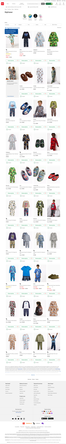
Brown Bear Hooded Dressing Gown (53, 320)
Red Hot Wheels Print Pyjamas (52, 220)
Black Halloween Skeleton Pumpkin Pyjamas (26, 154)
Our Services (36, 387)
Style (45, 24)
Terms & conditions (48, 426)
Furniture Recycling (37, 402)
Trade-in (35, 404)
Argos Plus (21, 393)
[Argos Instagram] (24, 419)
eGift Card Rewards (37, 393)
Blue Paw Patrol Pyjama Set (10, 120)
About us (49, 385)
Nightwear (29, 379)
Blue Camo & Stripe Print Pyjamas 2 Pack (25, 253)
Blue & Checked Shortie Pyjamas (25, 285)
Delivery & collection (23, 385)
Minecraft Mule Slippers (37, 153)
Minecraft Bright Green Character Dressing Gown (52, 52)
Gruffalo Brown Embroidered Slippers (26, 87)
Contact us (7, 387)
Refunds (21, 389)
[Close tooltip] (17, 30)
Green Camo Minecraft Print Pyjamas (39, 220)
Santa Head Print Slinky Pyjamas (11, 320)
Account (6, 391)
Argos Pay (35, 395)
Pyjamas (37, 379)
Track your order (22, 391)
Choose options (11, 60)
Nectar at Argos (36, 398)
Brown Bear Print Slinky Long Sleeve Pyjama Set (12, 354)
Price (29, 24)
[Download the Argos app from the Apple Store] (44, 419)
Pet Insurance (36, 400)
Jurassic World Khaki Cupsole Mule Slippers (39, 188)
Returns (21, 387)
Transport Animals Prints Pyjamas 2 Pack (39, 253)
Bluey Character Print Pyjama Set (11, 252)
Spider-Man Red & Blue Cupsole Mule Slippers (53, 188)
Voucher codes (36, 391)
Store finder (7, 389)
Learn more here (18, 412)
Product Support (22, 400)
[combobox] (34, 4)
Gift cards (35, 389)
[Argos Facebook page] (15, 419)
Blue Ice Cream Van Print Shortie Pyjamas (11, 52)
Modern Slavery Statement (52, 393)
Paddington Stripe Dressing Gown (39, 51)
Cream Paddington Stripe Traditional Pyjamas (12, 154)
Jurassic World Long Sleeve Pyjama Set (53, 88)
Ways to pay (36, 385)
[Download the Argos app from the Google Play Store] (51, 419)
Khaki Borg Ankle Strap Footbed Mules (53, 285)
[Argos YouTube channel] (13, 419)
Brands (37, 24)
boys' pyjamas (58, 368)
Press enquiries (50, 391)
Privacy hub (22, 426)
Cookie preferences (40, 426)
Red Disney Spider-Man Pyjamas (52, 153)
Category (20, 24)
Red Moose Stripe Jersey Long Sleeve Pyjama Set (39, 321)
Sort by (6, 22)
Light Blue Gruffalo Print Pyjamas (38, 87)
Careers (49, 389)
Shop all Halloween (10, 96)
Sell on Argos (50, 395)
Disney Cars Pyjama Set (23, 220)
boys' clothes (28, 372)
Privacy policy (27, 426)
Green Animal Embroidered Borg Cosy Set (39, 354)
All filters (55, 24)
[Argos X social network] (18, 419)
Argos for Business (51, 387)
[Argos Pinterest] (21, 419)
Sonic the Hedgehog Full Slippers (25, 120)
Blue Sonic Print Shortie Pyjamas (38, 285)
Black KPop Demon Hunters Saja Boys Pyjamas (26, 52)
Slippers (33, 379)
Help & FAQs (7, 385)
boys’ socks (20, 368)
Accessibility (17, 426)
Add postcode (9, 27)
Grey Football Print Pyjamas (51, 252)
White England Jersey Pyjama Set (25, 320)
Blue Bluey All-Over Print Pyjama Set (26, 353)
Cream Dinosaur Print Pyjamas (11, 220)
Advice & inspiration (8, 393)
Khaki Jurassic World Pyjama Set (52, 120)
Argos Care (21, 398)
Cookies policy (33, 426)
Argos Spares (22, 403)
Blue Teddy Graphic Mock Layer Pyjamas (52, 354)
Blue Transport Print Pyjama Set (11, 285)
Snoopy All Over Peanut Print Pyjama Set (39, 121)
